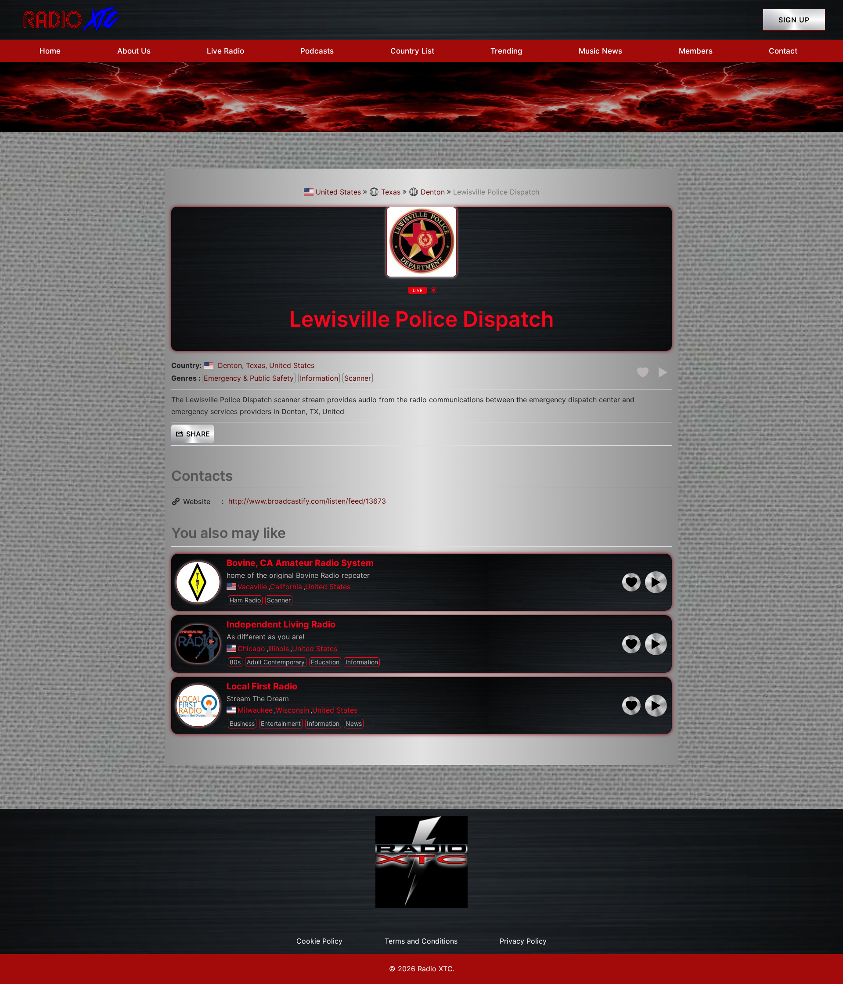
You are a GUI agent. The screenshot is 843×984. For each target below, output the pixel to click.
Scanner (357, 378)
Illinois (278, 648)
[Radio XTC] (70, 18)
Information (319, 378)
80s (235, 662)
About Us (134, 51)
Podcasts (317, 51)
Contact (783, 51)
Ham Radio (245, 600)
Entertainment (281, 723)
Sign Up (794, 19)
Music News (600, 51)
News (354, 723)
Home (50, 51)
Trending (506, 51)
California (286, 586)
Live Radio (225, 51)
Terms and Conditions (421, 941)
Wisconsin (292, 710)
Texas (390, 191)
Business (242, 723)
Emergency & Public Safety (249, 378)
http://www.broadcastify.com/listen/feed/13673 (307, 501)
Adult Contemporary (276, 662)
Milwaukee (255, 710)
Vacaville (252, 586)
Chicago (251, 648)
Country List (412, 51)
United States (338, 191)
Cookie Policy (319, 941)
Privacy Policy (523, 941)
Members (696, 51)
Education (325, 662)
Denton (433, 191)
